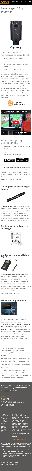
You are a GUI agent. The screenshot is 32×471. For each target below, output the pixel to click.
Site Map (3, 430)
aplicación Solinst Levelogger (12, 167)
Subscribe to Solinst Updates (20, 433)
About (2, 417)
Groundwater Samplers (19, 420)
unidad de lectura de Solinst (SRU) (13, 274)
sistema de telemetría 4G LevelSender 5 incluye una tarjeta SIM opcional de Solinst (15, 327)
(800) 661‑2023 (17, 1)
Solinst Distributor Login (19, 439)
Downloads (4, 421)
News (2, 424)
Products (3, 414)
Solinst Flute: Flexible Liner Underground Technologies (20, 423)
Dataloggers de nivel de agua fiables (15, 187)
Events (3, 423)
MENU (27, 1)
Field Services (5, 415)
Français (3, 429)
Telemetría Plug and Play (13, 300)
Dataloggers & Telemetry (19, 415)
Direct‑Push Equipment (19, 427)
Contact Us (4, 418)
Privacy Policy (5, 432)
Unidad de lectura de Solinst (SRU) (15, 256)
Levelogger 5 (7, 206)
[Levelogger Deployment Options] (16, 245)
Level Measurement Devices (20, 414)
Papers (3, 420)
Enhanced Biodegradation (20, 426)
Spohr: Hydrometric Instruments (21, 429)
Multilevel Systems (17, 421)
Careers (3, 426)
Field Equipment (17, 430)
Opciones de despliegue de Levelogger (14, 227)
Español (3, 427)
